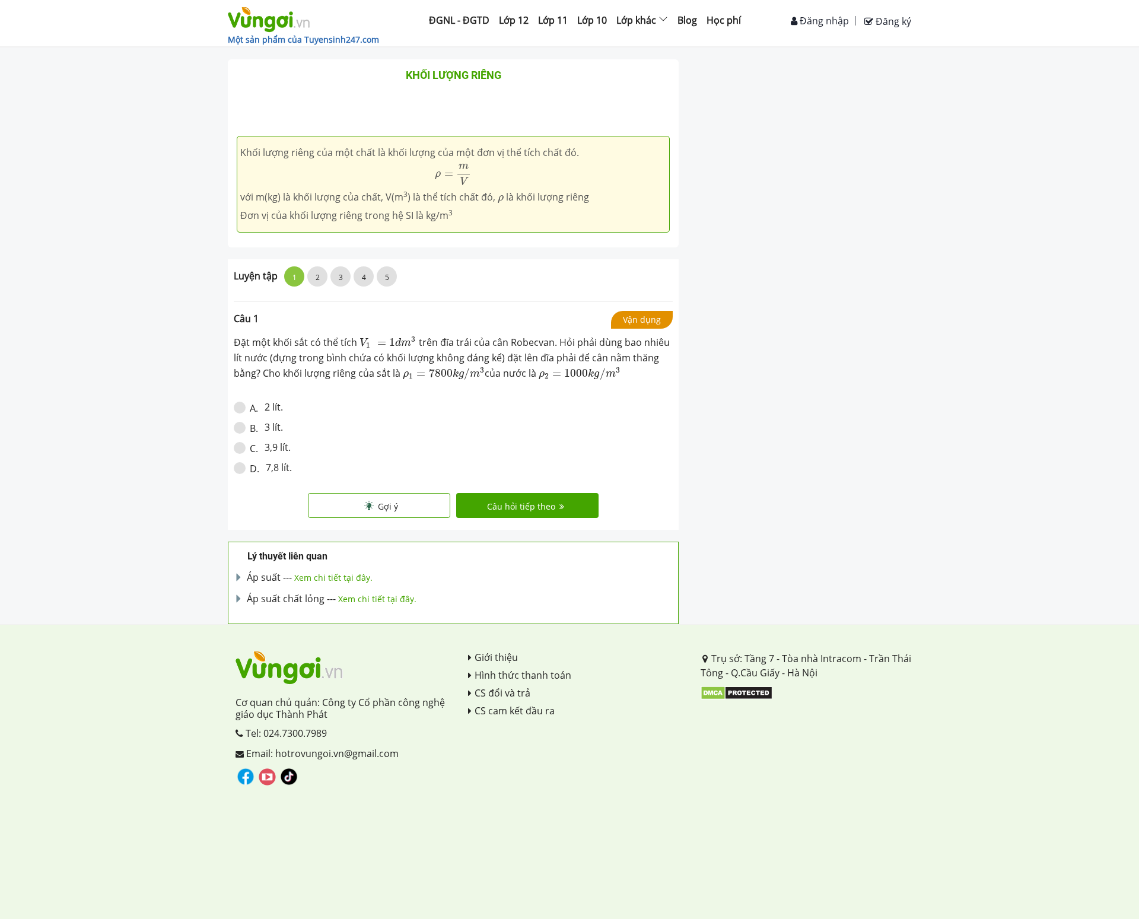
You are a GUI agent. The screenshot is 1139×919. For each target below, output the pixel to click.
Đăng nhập (823, 21)
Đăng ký (892, 21)
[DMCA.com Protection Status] (736, 691)
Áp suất (264, 577)
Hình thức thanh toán (523, 675)
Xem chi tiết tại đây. (333, 577)
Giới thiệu (496, 657)
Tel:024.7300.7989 (285, 733)
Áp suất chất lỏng (285, 598)
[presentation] (453, 174)
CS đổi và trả (502, 692)
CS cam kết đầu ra (515, 710)
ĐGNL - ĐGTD (459, 20)
